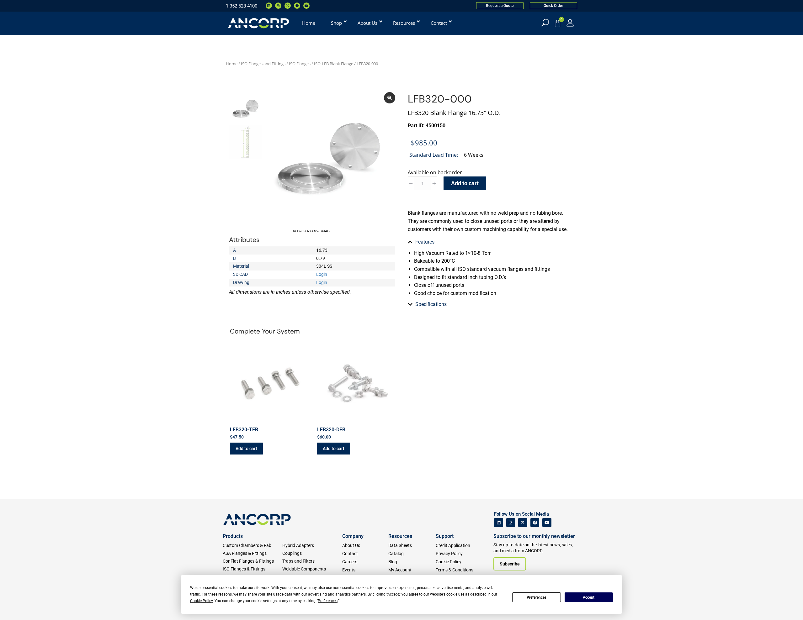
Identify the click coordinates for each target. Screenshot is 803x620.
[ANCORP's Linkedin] (498, 522)
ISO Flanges (300, 63)
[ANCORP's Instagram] (510, 522)
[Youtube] (306, 6)
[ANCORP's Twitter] (522, 522)
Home (231, 63)
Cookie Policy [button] (201, 601)
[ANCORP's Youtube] (546, 522)
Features (424, 242)
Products (233, 536)
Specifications (431, 304)
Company (353, 536)
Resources (400, 536)
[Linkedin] (269, 6)
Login (321, 274)
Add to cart (465, 183)
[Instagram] (278, 6)
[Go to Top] (15, 606)
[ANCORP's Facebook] (535, 522)
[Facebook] (297, 6)
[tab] (491, 242)
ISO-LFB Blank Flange (333, 63)
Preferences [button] (328, 601)
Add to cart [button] (246, 448)
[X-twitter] (288, 6)
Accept (588, 597)
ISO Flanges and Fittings (263, 63)
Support (445, 536)
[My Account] (570, 23)
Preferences (536, 597)
